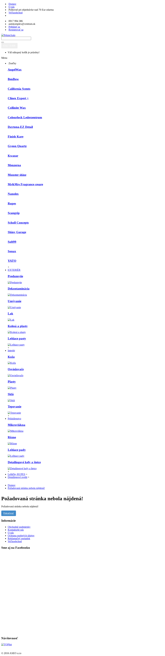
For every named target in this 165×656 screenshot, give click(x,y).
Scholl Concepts (18, 222)
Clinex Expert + (18, 98)
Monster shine (17, 175)
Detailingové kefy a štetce (24, 462)
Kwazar (13, 155)
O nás (11, 532)
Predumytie (15, 276)
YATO (12, 260)
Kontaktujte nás (16, 529)
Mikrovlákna (16, 425)
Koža (11, 356)
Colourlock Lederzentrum (25, 117)
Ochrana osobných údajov (21, 535)
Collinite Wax (17, 107)
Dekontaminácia (18, 288)
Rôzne (12, 437)
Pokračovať (8, 513)
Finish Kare (15, 136)
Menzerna (14, 165)
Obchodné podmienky (19, 527)
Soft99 (12, 241)
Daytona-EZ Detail (20, 127)
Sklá (11, 394)
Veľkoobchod (15, 541)
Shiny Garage (17, 232)
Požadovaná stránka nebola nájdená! (26, 488)
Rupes (12, 203)
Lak (10, 313)
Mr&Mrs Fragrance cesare (25, 184)
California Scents (19, 88)
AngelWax (15, 69)
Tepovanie (14, 406)
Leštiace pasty (17, 338)
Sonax (12, 251)
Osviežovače (16, 369)
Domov (11, 485)
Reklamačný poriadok (19, 538)
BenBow (13, 79)
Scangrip (14, 213)
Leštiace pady (17, 449)
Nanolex (13, 193)
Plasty (12, 381)
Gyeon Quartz (17, 146)
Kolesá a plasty (18, 326)
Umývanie (14, 301)
